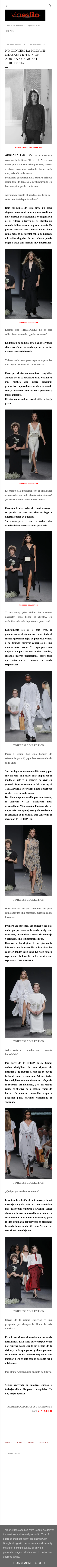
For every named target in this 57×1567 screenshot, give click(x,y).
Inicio (10, 31)
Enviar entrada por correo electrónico (34, 1442)
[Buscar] (50, 5)
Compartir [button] (10, 1442)
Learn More (22, 1563)
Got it (40, 1563)
